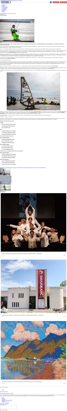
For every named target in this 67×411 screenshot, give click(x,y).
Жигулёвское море (3, 167)
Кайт (16, 167)
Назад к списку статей (3, 391)
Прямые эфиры (56, 2)
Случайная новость (63, 2)
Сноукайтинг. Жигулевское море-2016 (28, 167)
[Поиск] (51, 2)
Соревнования (19, 167)
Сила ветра (36, 167)
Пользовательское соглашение (7, 400)
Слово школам (4, 8)
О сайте (3, 398)
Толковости (4, 4)
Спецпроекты (4, 9)
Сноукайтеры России (42, 167)
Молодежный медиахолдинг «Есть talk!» (7, 393)
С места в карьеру (5, 7)
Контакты (3, 399)
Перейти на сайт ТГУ (5, 401)
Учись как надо (4, 6)
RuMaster (7, 403)
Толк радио (4, 10)
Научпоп (3, 5)
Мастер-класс (12, 167)
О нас (3, 397)
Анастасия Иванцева (3, 15)
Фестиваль (8, 167)
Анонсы (3, 11)
